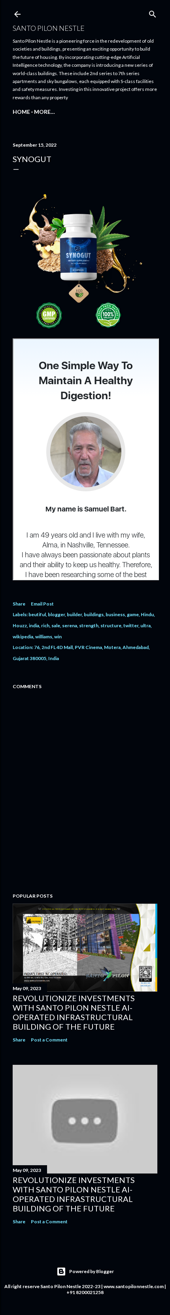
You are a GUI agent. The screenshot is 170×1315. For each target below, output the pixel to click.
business (115, 614)
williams (43, 637)
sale (55, 625)
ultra (145, 625)
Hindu (147, 614)
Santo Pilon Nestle (49, 28)
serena (69, 625)
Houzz (20, 625)
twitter (130, 625)
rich (45, 625)
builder (74, 614)
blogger (56, 614)
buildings (94, 614)
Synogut (32, 159)
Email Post (42, 604)
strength (88, 625)
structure (110, 625)
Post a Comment (49, 1040)
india (34, 625)
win (58, 637)
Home (21, 111)
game (133, 614)
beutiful (37, 614)
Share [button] (19, 604)
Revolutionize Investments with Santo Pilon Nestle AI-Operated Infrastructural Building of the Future (74, 1012)
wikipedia (23, 637)
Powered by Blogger (91, 1271)
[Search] (152, 12)
